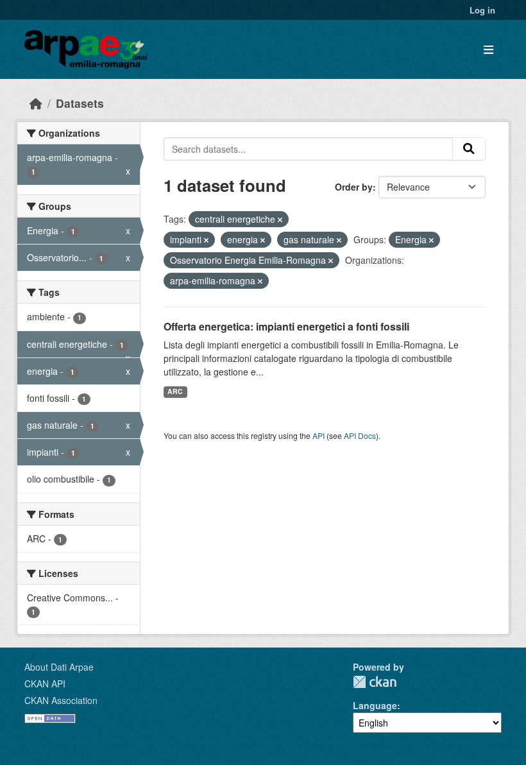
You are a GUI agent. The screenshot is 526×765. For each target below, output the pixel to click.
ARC (175, 391)
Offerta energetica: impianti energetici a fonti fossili (286, 326)
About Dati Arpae (59, 666)
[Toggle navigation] (488, 49)
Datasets (80, 103)
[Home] (36, 103)
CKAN (374, 682)
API (318, 435)
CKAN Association (61, 700)
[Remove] (280, 219)
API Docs (360, 435)
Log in (482, 10)
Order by (354, 186)
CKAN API (44, 683)
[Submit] (469, 148)
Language (375, 705)
